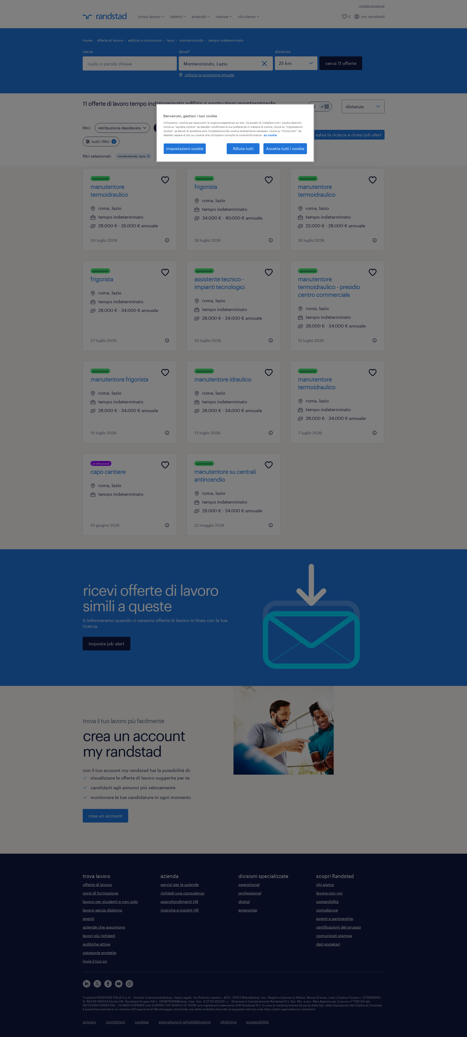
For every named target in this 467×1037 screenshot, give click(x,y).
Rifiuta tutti (243, 148)
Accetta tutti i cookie (285, 148)
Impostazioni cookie (184, 148)
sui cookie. (270, 135)
